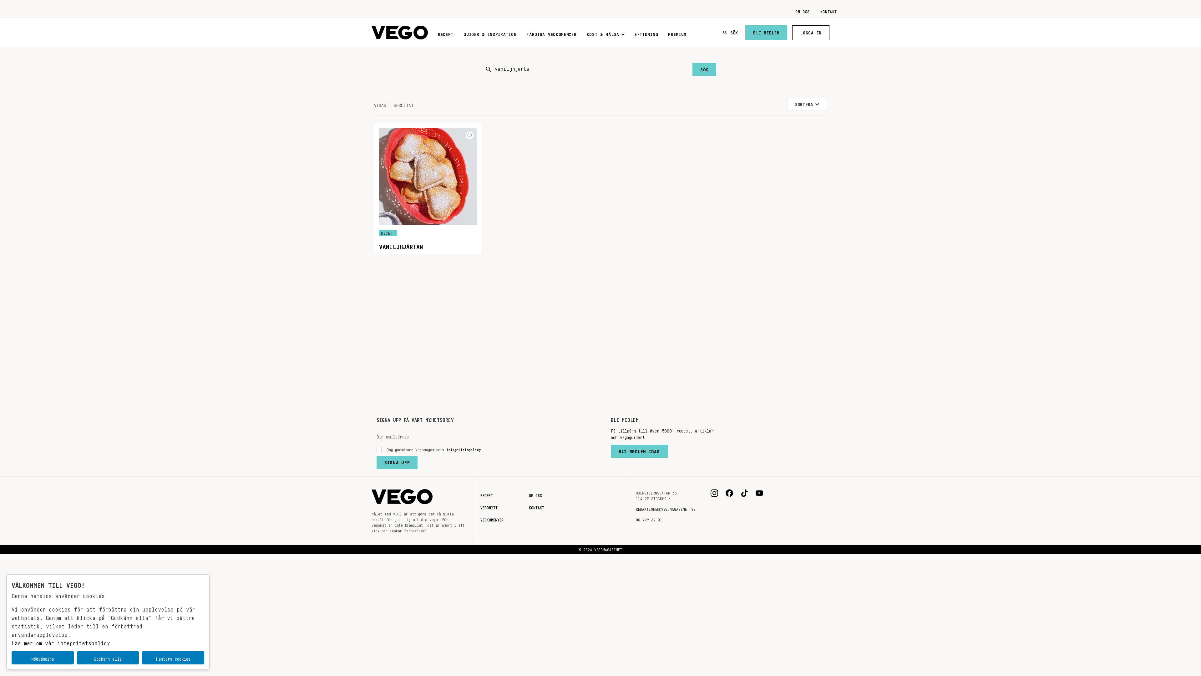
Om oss (802, 11)
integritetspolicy (463, 449)
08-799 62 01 (649, 519)
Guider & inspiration (490, 33)
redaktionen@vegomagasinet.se (665, 508)
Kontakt (828, 11)
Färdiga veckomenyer (551, 33)
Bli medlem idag (639, 450)
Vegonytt (489, 507)
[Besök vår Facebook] (729, 493)
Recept (446, 33)
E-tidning (646, 33)
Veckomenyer (492, 519)
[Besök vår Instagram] (714, 493)
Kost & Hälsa (603, 33)
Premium (677, 33)
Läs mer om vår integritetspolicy (61, 641)
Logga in (811, 31)
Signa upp (397, 461)
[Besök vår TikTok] (744, 493)
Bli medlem (766, 31)
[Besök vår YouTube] (759, 493)
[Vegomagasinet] (400, 33)
